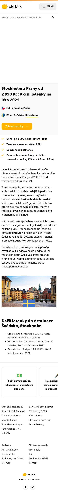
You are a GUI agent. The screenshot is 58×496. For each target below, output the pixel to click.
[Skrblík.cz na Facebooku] (25, 487)
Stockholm (32, 115)
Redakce (6, 445)
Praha (26, 108)
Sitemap (6, 463)
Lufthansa (27, 150)
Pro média (34, 450)
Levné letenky (36, 424)
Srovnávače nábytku (13, 424)
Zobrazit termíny (14, 126)
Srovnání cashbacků (12, 407)
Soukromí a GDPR (39, 458)
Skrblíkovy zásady (38, 445)
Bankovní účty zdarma (41, 407)
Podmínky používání (12, 458)
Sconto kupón (9, 420)
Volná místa (8, 454)
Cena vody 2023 (38, 411)
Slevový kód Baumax (13, 411)
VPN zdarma (36, 416)
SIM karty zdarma (11, 416)
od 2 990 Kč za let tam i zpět (30, 138)
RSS (31, 454)
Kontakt (33, 463)
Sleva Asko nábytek (39, 420)
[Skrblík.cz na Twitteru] (32, 487)
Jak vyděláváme (10, 450)
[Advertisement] (29, 52)
